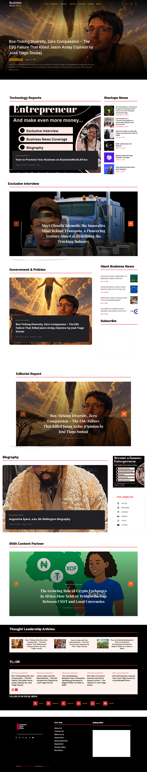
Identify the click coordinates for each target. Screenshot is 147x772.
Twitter (124, 503)
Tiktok (123, 521)
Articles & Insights (16, 60)
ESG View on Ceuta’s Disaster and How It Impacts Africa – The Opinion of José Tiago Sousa (96, 680)
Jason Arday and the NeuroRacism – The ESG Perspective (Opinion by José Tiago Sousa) (79, 643)
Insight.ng (46, 766)
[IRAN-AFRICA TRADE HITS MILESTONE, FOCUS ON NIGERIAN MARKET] (134, 300)
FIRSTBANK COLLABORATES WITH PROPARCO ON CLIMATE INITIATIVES (113, 310)
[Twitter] (118, 503)
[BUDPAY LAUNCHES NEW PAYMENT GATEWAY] (109, 157)
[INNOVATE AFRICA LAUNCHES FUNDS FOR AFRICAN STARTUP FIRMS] (109, 134)
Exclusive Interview (73, 219)
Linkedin (124, 516)
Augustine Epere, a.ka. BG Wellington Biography (39, 519)
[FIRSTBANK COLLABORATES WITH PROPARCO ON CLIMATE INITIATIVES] (134, 311)
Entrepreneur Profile (16, 515)
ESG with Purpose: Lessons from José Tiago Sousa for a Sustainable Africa (123, 678)
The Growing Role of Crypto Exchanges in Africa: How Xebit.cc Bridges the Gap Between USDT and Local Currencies (73, 596)
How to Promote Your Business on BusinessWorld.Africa (51, 159)
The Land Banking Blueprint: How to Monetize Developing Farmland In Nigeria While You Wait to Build (122, 644)
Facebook (124, 512)
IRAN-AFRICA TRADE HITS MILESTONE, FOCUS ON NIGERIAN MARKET (114, 299)
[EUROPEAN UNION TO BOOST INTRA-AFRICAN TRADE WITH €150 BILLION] (134, 289)
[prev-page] (16, 223)
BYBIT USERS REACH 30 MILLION (124, 145)
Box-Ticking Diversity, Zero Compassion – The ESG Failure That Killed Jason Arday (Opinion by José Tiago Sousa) (51, 47)
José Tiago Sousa (22, 337)
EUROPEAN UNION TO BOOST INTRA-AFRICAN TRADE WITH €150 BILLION (113, 288)
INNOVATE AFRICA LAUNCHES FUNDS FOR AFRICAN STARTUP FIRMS (126, 133)
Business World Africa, (28, 766)
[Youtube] (118, 525)
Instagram (125, 508)
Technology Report (22, 155)
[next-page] (130, 223)
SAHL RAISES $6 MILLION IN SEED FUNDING (125, 168)
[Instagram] (131, 4)
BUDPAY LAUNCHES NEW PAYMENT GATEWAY (124, 157)
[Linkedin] (118, 516)
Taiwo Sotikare (21, 165)
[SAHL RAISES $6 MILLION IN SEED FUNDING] (109, 169)
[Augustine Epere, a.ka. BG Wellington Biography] (55, 498)
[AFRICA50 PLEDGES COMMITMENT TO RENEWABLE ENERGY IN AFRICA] (134, 278)
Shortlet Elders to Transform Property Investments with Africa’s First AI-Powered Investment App (126, 110)
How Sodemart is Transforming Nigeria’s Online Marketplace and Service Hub (125, 122)
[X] (136, 4)
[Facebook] (126, 4)
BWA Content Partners (73, 584)
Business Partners (68, 248)
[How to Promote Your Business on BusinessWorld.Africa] (55, 139)
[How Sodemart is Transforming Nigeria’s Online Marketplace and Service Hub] (109, 122)
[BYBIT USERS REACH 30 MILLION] (109, 146)
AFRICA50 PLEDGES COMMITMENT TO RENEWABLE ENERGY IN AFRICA (114, 277)
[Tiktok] (118, 521)
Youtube (124, 525)
